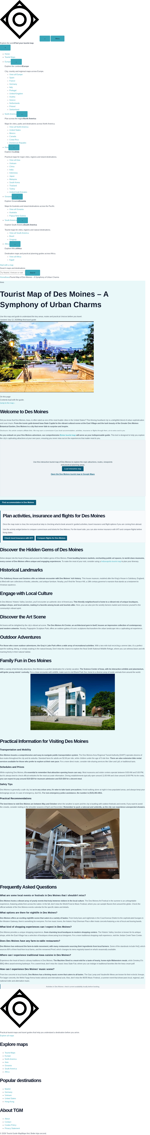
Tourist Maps (10, 57)
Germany (13, 84)
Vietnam (12, 163)
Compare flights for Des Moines (51, 538)
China (11, 167)
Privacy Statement (12, 1128)
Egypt (11, 260)
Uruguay (13, 239)
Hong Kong (9, 1102)
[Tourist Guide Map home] (19, 39)
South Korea (14, 182)
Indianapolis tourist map (111, 561)
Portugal (12, 90)
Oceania (8, 197)
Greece (12, 100)
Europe (8, 62)
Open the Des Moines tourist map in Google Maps (73, 474)
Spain (11, 78)
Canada (12, 136)
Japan (12, 176)
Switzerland (14, 110)
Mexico (12, 133)
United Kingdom (16, 94)
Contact (8, 1122)
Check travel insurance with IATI (18, 538)
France (12, 81)
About (7, 1119)
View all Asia (14, 160)
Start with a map (6, 265)
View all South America (19, 233)
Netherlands (14, 103)
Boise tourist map (68, 435)
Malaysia (13, 179)
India (11, 170)
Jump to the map (7, 403)
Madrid (7, 1089)
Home (7, 54)
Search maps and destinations (12, 268)
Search (32, 273)
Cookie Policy (10, 1125)
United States (15, 130)
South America (11, 220)
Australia (13, 212)
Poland (12, 106)
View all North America (18, 127)
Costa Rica (14, 140)
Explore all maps (7, 1036)
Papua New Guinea (17, 216)
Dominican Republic (17, 143)
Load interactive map (72, 469)
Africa (7, 244)
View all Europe (16, 75)
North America (11, 114)
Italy (11, 87)
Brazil (11, 236)
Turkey (12, 189)
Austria (12, 97)
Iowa (7, 277)
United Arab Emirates (18, 192)
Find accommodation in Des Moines (18, 502)
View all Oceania (16, 209)
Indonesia (13, 173)
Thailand (13, 186)
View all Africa (15, 257)
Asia (6, 147)
